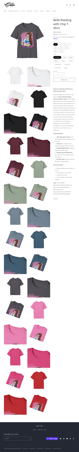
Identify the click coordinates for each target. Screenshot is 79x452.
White (70, 57)
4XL (56, 51)
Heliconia (68, 65)
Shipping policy (48, 448)
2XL (61, 48)
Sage (67, 68)
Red (64, 57)
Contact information (57, 448)
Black (56, 61)
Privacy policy (25, 448)
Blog (45, 429)
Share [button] (56, 198)
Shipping (55, 34)
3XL (67, 48)
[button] (14, 11)
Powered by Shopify (17, 448)
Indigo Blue (59, 65)
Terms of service (40, 448)
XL (55, 48)
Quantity (55, 71)
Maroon (72, 61)
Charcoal (57, 57)
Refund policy (32, 448)
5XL (61, 51)
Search (34, 429)
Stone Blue (58, 68)
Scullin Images (10, 448)
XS (55, 44)
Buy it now (64, 84)
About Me (40, 429)
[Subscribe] (30, 438)
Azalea (64, 61)
